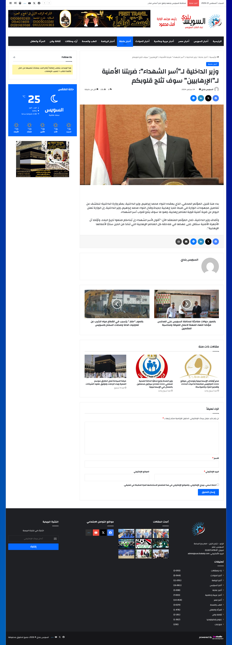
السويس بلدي (207, 89)
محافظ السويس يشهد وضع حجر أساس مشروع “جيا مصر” (161, 3)
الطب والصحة (89, 41)
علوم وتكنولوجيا (214, 619)
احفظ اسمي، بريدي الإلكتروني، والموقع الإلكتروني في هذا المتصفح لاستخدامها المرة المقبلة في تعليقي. (170, 485)
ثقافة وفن (55, 41)
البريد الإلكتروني (211, 472)
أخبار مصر (183, 41)
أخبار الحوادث (142, 41)
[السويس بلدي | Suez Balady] (189, 21)
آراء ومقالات (71, 41)
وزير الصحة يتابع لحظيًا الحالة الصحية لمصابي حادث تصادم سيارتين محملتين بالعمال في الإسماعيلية (155, 384)
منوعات (218, 624)
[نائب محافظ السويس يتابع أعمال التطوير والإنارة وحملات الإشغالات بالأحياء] (144, 533)
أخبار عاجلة (125, 41)
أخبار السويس (201, 41)
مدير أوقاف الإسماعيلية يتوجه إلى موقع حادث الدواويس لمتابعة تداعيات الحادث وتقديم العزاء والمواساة (200, 384)
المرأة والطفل (37, 41)
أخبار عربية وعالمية (164, 41)
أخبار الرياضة (108, 41)
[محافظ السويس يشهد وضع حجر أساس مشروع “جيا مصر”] (126, 533)
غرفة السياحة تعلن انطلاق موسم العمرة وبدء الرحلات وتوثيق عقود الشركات (106, 382)
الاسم (215, 458)
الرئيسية (217, 41)
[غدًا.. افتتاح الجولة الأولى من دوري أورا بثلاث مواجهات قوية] (161, 543)
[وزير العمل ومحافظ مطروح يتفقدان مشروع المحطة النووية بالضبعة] (126, 553)
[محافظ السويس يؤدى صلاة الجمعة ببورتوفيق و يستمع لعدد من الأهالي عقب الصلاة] (161, 533)
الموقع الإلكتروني (141, 472)
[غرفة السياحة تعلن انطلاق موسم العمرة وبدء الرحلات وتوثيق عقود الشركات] (105, 366)
